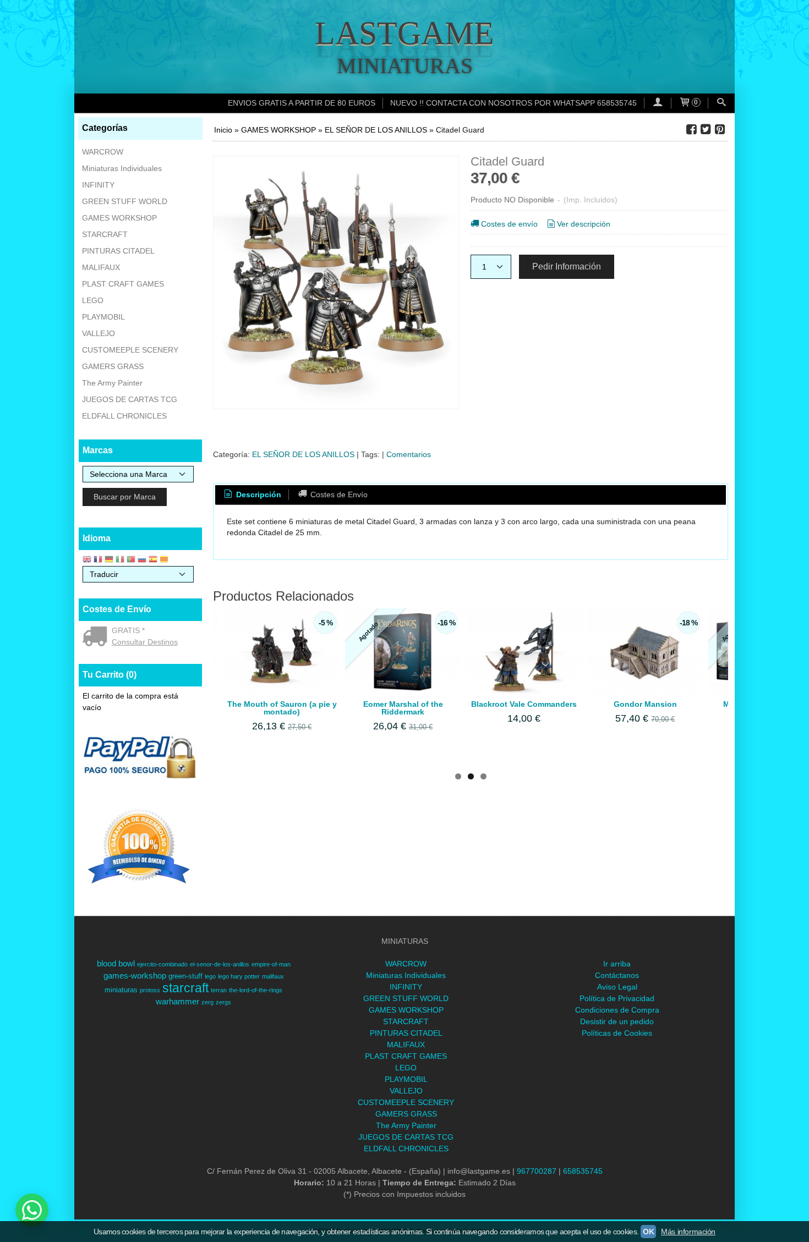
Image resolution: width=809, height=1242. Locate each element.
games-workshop (134, 975)
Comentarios (408, 454)
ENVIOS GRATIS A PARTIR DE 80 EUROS (301, 102)
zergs (223, 1002)
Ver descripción (583, 223)
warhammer (177, 1001)
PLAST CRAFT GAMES (123, 283)
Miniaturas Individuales (122, 168)
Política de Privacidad (617, 998)
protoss (150, 990)
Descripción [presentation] (257, 494)
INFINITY (98, 184)
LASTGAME (404, 33)
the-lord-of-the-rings (255, 990)
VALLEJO (98, 333)
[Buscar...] (721, 103)
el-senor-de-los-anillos (219, 964)
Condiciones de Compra (617, 1009)
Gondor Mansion (645, 704)
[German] (109, 560)
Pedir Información (566, 266)
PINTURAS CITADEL (118, 250)
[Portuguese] (131, 560)
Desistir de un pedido (617, 1021)
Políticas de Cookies (617, 1033)
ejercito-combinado (162, 964)
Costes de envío (509, 223)
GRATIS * (128, 630)
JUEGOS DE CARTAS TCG (129, 399)
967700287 (536, 1171)
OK (648, 1231)
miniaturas (121, 990)
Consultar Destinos (145, 642)
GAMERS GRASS (113, 366)
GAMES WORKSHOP (119, 217)
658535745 (583, 1171)
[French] (98, 560)
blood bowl (116, 963)
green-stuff (185, 976)
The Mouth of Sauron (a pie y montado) (282, 708)
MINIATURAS (405, 65)
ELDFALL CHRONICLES (124, 415)
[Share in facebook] (691, 129)
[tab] (252, 495)
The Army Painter (112, 382)
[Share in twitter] (705, 129)
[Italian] (120, 560)
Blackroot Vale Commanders (524, 704)
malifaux (273, 976)
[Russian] (142, 560)
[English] (87, 560)
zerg (207, 1002)
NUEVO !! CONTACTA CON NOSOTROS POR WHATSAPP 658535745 (513, 102)
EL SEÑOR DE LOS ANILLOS (303, 454)
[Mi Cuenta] (657, 103)
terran (219, 990)
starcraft (185, 988)
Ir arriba (617, 963)
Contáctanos (617, 975)
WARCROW (102, 151)
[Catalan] (165, 560)
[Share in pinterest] (720, 129)
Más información (688, 1231)
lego (210, 976)
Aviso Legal (617, 986)
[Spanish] (153, 560)
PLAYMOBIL (103, 316)
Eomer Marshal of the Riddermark (403, 708)
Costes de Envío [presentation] (338, 494)
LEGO (92, 300)
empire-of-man (271, 964)
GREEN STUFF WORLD (124, 201)
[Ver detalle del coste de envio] (97, 637)
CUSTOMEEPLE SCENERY (130, 349)
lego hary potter (239, 976)
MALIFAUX (101, 267)
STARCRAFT (105, 234)
